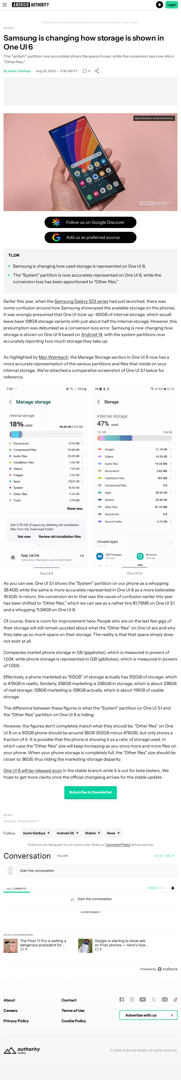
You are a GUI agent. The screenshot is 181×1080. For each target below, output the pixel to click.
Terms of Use (73, 1010)
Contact (69, 1000)
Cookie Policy (74, 1020)
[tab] (17, 888)
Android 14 (91, 334)
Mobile (9, 28)
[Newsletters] (165, 999)
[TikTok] (175, 999)
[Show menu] (4, 4)
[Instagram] (132, 999)
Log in (158, 855)
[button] (90, 4)
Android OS (68, 833)
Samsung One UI (28, 821)
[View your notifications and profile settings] (172, 888)
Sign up (169, 855)
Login (172, 5)
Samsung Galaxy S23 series (81, 301)
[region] (90, 912)
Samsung (10, 821)
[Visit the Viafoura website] (167, 969)
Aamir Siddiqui (19, 71)
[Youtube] (143, 999)
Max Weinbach (53, 357)
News (8, 815)
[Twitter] (154, 999)
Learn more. (131, 22)
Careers (10, 1010)
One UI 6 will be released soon (33, 770)
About (9, 1000)
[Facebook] (121, 999)
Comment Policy (118, 845)
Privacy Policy (16, 1020)
